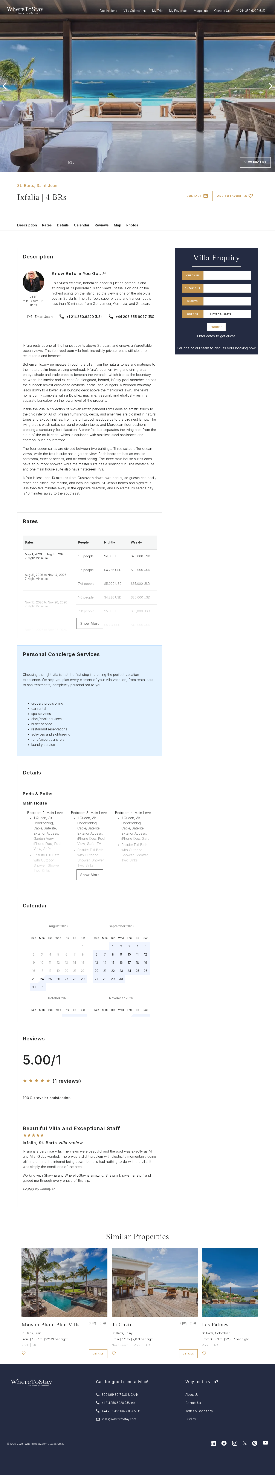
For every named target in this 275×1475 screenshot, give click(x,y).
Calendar (82, 225)
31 (42, 987)
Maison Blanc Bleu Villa (50, 1324)
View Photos (255, 162)
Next (270, 86)
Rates (47, 225)
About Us (191, 1394)
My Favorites (178, 10)
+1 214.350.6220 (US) (84, 317)
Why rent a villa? (201, 1381)
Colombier (222, 1333)
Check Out (193, 288)
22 (113, 971)
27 (66, 979)
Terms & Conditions (199, 1411)
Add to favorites (232, 195)
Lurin (38, 1333)
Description (27, 225)
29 (83, 979)
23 (33, 979)
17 (129, 962)
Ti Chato (122, 1324)
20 (96, 971)
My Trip (157, 10)
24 (42, 979)
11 (137, 954)
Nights (192, 301)
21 (104, 971)
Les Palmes (215, 1324)
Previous (4, 86)
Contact (194, 195)
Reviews (102, 225)
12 (145, 954)
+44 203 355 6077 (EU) (135, 317)
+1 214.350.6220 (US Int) (118, 1403)
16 (121, 962)
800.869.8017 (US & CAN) (120, 1394)
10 (129, 954)
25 (50, 979)
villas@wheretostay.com (119, 1419)
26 (58, 979)
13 (96, 962)
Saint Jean (47, 185)
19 (145, 962)
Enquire (216, 327)
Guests (192, 314)
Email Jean (44, 317)
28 (74, 979)
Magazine (201, 10)
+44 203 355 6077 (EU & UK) (122, 1411)
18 (137, 962)
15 (113, 962)
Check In (192, 275)
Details (63, 225)
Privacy (190, 1419)
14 (104, 962)
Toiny (129, 1333)
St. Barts (25, 185)
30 (34, 987)
